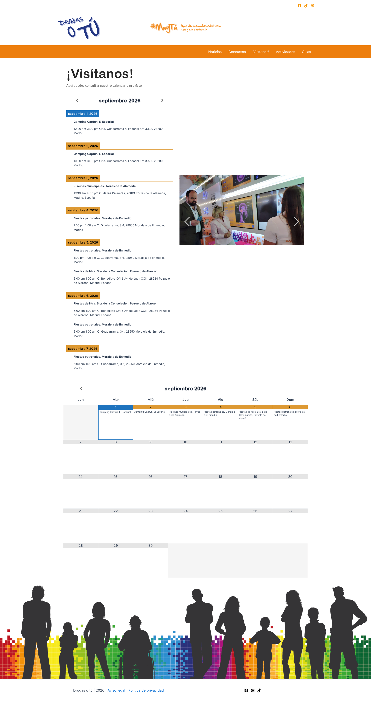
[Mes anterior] (80, 388)
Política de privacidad (146, 690)
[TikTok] (306, 6)
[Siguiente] (162, 100)
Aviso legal (116, 690)
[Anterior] (77, 100)
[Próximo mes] (290, 388)
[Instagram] (312, 6)
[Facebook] (299, 6)
